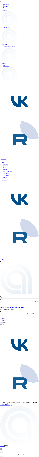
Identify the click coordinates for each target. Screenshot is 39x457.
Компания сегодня (5, 5)
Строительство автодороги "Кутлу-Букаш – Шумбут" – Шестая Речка (12, 307)
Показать (37, 301)
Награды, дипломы (5, 6)
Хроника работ (4, 63)
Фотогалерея (5, 9)
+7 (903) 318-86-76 (2, 324)
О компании (3, 3)
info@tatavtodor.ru (2, 325)
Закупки (4, 8)
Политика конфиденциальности (4, 404)
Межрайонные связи (6, 66)
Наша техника (5, 174)
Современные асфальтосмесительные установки (9, 46)
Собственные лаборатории (6, 175)
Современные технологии (6, 45)
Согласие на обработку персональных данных (6, 405)
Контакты (3, 178)
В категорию (7, 4)
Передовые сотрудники (6, 7)
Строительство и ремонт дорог (7, 28)
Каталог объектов (5, 65)
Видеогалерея (5, 10)
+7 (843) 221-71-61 (3, 159)
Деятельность (3, 26)
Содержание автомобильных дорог (7, 171)
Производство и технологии (5, 44)
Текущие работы (5, 176)
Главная (3, 259)
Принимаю (2, 456)
